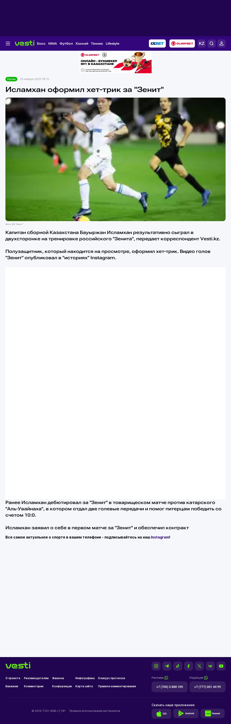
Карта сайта (84, 686)
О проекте (12, 678)
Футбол (66, 43)
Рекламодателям (36, 678)
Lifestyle (112, 43)
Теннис (97, 43)
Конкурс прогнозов (111, 678)
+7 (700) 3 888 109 (169, 687)
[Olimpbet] (182, 43)
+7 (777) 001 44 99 (207, 687)
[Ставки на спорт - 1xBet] (157, 43)
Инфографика (85, 678)
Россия (11, 79)
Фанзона (58, 678)
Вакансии (11, 686)
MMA (52, 43)
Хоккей (82, 43)
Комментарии (33, 686)
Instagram (160, 537)
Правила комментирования (117, 686)
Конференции (62, 686)
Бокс (41, 43)
